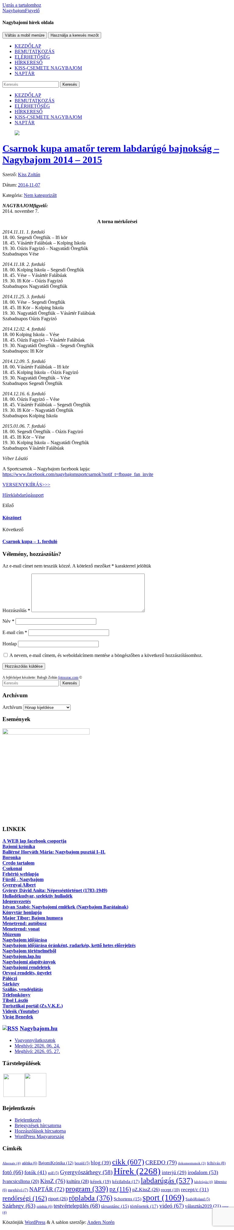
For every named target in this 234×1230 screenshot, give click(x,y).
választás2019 (203, 1206)
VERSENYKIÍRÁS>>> (26, 484)
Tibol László (15, 1000)
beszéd (82, 1163)
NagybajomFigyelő (21, 10)
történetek (144, 1206)
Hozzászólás (16, 610)
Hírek (7, 495)
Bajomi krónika (18, 846)
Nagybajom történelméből (29, 950)
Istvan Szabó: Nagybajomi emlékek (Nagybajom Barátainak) (65, 906)
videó (171, 1206)
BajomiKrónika (55, 1162)
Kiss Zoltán (29, 174)
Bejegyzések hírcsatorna (38, 1125)
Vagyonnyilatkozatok (35, 1040)
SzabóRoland (198, 1199)
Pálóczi (9, 978)
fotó (12, 1172)
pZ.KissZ (146, 1189)
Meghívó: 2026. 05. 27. (37, 1051)
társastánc (115, 1206)
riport (58, 1199)
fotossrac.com (68, 677)
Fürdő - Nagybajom (23, 879)
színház (44, 1206)
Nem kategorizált (40, 195)
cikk (128, 1161)
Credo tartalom (18, 862)
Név (8, 621)
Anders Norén (101, 1222)
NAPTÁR (25, 73)
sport (39, 495)
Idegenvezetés (16, 901)
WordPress (35, 1222)
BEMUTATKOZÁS (35, 51)
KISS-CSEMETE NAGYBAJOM (48, 68)
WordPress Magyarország (39, 1136)
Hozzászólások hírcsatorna (40, 1131)
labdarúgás (23, 495)
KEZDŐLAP (28, 46)
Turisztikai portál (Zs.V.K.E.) (32, 1005)
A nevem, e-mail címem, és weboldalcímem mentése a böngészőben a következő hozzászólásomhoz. (106, 655)
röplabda (90, 1198)
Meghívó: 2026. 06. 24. (37, 1045)
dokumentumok (192, 1163)
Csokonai (12, 868)
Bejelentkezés (28, 1120)
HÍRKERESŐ (29, 62)
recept (170, 1190)
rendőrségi (24, 1198)
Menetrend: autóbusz (24, 923)
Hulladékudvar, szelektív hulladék (37, 895)
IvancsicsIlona (20, 1181)
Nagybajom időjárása (24, 939)
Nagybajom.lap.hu (21, 956)
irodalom (203, 1172)
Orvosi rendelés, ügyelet (26, 972)
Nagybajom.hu (39, 1028)
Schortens (127, 1198)
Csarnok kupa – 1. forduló (29, 541)
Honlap (9, 643)
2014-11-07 (29, 184)
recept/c (195, 1189)
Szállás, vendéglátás (22, 989)
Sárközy (11, 983)
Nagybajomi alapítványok (29, 961)
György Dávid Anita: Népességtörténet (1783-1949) (54, 890)
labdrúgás (203, 1182)
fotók (35, 1172)
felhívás (216, 1163)
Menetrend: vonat (21, 928)
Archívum (12, 707)
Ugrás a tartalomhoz (21, 5)
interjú (174, 1172)
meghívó (18, 1190)
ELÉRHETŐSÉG (32, 57)
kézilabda (126, 1181)
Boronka (11, 857)
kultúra (77, 1181)
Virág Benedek (17, 1016)
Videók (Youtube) (20, 1011)
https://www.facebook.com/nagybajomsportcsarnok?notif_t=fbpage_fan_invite (77, 474)
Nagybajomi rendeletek (26, 967)
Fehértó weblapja (20, 873)
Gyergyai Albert (19, 884)
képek (100, 1181)
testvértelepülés (77, 1206)
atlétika (29, 1163)
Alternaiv (11, 1163)
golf (53, 1173)
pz (120, 1189)
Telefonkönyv (16, 994)
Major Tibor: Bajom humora (32, 917)
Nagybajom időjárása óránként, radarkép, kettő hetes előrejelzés (69, 945)
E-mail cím (14, 632)
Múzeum (11, 934)
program (87, 1189)
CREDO (161, 1162)
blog (101, 1162)
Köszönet (11, 517)
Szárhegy (18, 1206)
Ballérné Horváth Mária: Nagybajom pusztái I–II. (53, 851)
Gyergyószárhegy (86, 1172)
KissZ (52, 1181)
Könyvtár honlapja (22, 912)
